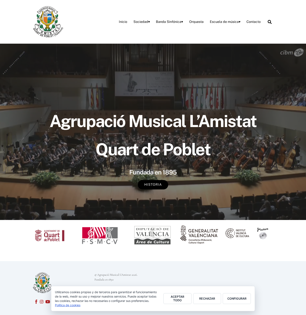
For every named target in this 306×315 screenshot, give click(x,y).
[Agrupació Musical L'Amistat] (47, 21)
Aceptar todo (177, 298)
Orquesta (196, 22)
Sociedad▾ (141, 22)
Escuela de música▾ (225, 22)
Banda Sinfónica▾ (169, 22)
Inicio (123, 22)
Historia (153, 185)
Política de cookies (67, 305)
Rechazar (207, 298)
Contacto (253, 22)
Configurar (236, 298)
